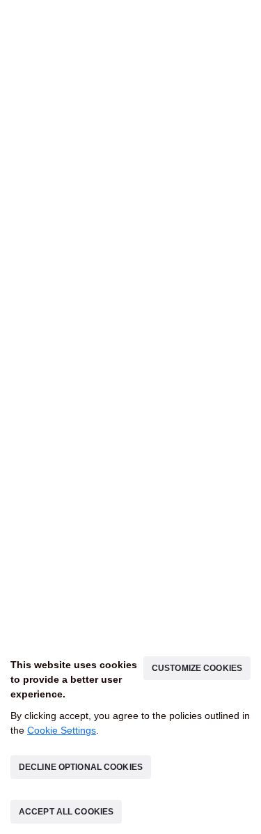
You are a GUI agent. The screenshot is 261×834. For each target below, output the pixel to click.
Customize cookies (197, 668)
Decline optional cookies (81, 767)
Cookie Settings (61, 730)
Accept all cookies (66, 812)
